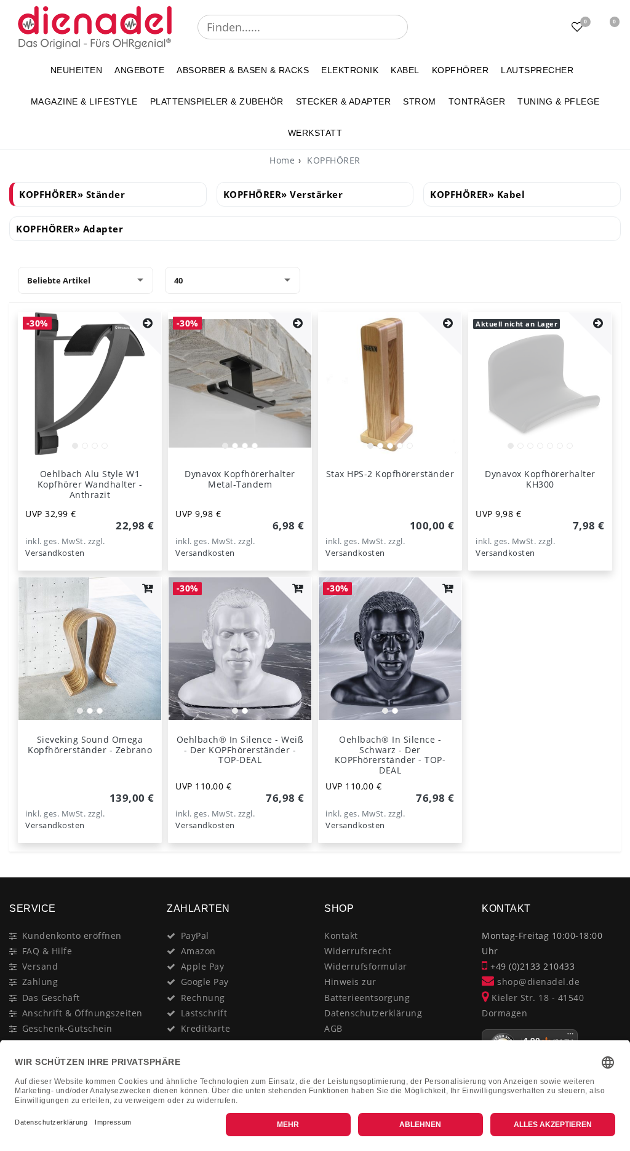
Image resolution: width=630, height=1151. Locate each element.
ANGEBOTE (139, 70)
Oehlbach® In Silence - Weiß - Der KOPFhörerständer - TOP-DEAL (240, 750)
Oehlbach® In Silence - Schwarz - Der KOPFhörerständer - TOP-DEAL (390, 755)
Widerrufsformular (365, 966)
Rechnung (203, 997)
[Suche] (416, 27)
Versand (40, 966)
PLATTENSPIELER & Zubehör (217, 101)
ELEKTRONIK (349, 70)
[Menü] (570, 1036)
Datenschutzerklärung (373, 1013)
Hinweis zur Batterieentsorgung (367, 989)
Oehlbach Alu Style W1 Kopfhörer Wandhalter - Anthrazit (90, 484)
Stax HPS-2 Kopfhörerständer (390, 474)
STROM (419, 101)
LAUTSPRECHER (537, 70)
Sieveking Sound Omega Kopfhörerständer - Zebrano (90, 745)
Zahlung (40, 981)
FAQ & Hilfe (47, 951)
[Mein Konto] (547, 27)
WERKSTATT (315, 133)
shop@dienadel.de (537, 981)
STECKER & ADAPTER (343, 101)
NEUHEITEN (76, 70)
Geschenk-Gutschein (67, 1028)
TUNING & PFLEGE (558, 101)
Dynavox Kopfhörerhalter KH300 (540, 479)
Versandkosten (55, 553)
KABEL (405, 70)
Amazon (198, 951)
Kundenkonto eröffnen (72, 935)
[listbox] (89, 383)
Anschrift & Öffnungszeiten (82, 1013)
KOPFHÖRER (460, 70)
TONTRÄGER (477, 101)
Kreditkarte (206, 1028)
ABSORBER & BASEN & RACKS (243, 70)
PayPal (195, 935)
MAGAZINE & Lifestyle (84, 101)
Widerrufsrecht (357, 951)
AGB (333, 1028)
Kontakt (341, 935)
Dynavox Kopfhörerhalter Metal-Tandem (240, 479)
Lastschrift (204, 1013)
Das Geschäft (51, 997)
